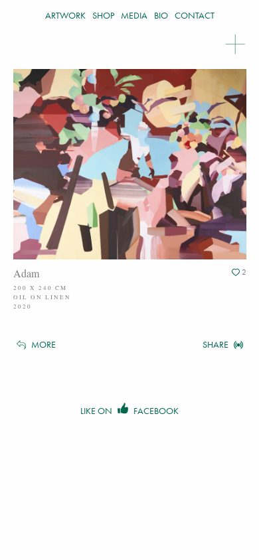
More (42, 344)
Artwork (65, 15)
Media (134, 15)
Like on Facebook (129, 411)
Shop (103, 15)
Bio (161, 15)
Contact (195, 15)
